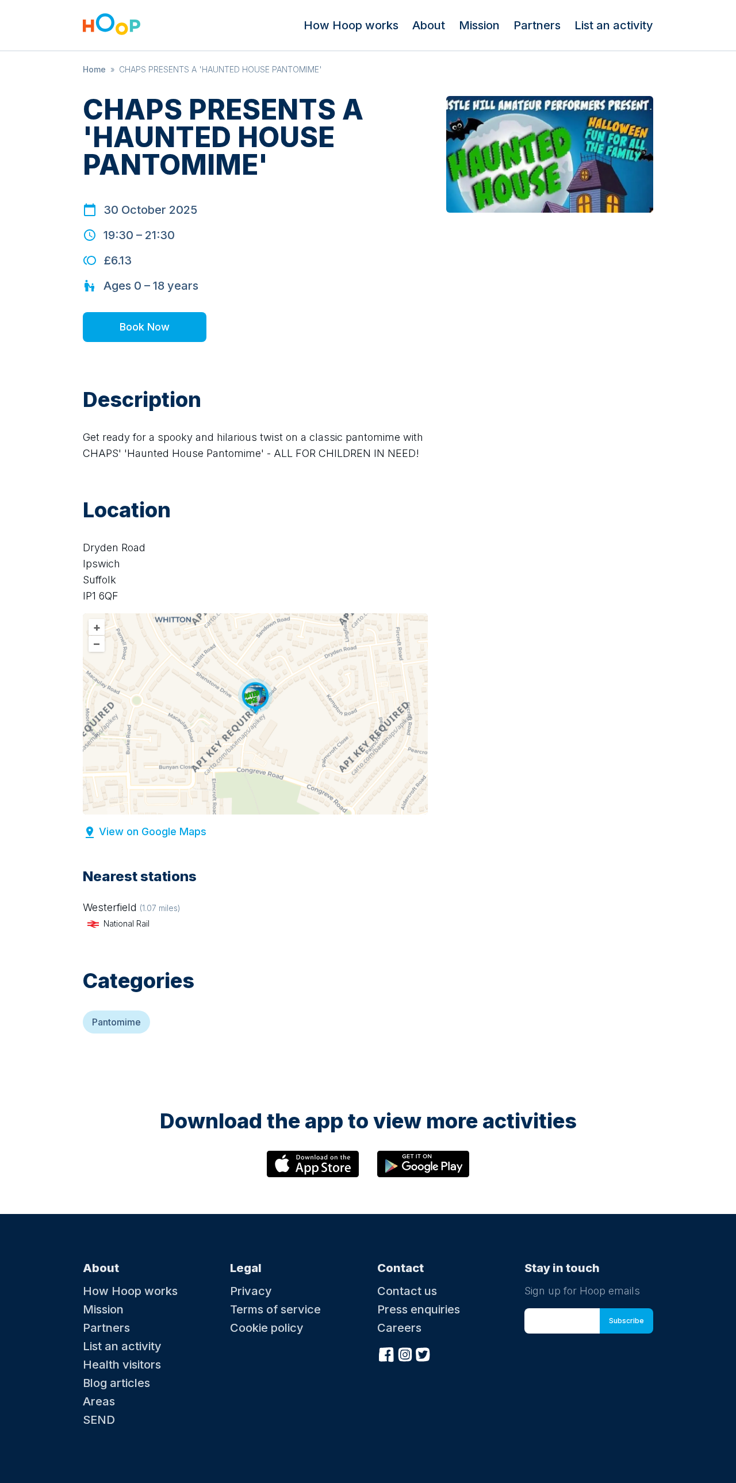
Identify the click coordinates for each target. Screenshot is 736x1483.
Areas (99, 1401)
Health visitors (122, 1364)
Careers (399, 1328)
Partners (537, 25)
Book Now (145, 327)
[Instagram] (405, 1354)
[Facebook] (386, 1354)
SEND (99, 1420)
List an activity (613, 25)
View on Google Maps (152, 831)
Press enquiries (418, 1309)
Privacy (251, 1291)
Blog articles (116, 1383)
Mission (479, 25)
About (428, 25)
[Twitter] (423, 1354)
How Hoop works (351, 25)
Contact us (407, 1291)
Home (94, 69)
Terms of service (275, 1309)
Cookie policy (267, 1328)
